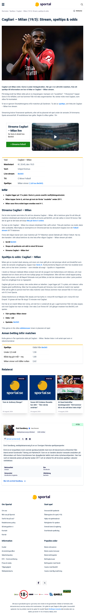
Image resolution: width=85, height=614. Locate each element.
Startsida (5, 11)
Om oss (4, 511)
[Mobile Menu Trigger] (3, 4)
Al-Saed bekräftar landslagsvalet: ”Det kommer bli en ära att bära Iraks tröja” (70, 405)
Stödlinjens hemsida (55, 609)
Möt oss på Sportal (8, 515)
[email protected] (13, 439)
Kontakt (4, 531)
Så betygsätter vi (7, 527)
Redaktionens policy (8, 523)
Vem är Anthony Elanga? (12, 402)
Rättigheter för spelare (52, 523)
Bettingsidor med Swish (52, 563)
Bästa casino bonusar (51, 551)
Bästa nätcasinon (50, 547)
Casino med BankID (51, 567)
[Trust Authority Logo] (31, 594)
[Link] (15, 387)
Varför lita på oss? (8, 519)
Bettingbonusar (49, 559)
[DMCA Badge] (16, 594)
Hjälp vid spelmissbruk (52, 519)
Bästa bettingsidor (50, 555)
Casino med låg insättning (53, 571)
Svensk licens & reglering (52, 527)
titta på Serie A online (35, 220)
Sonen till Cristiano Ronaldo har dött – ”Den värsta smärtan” (41, 405)
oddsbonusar (25, 328)
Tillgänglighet (6, 567)
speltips (62, 103)
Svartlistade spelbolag (51, 531)
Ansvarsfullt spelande (51, 511)
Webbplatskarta (7, 571)
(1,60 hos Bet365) (36, 183)
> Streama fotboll (18, 144)
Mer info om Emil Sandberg (13, 481)
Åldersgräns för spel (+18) (53, 515)
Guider (4, 547)
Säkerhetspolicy (7, 555)
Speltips (12, 11)
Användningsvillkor (8, 551)
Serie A (39, 265)
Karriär (4, 535)
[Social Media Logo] (38, 583)
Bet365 (20, 174)
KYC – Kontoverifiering (9, 559)
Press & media (7, 563)
